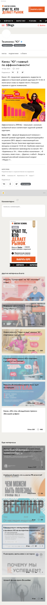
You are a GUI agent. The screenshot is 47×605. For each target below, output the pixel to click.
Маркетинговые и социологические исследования (18, 171)
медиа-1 (31, 175)
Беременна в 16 (22, 175)
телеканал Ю (11, 175)
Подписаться (7, 45)
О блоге (24, 53)
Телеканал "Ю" (11, 41)
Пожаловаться (20, 45)
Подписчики (13, 53)
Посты (4, 53)
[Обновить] (17, 200)
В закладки (26, 184)
